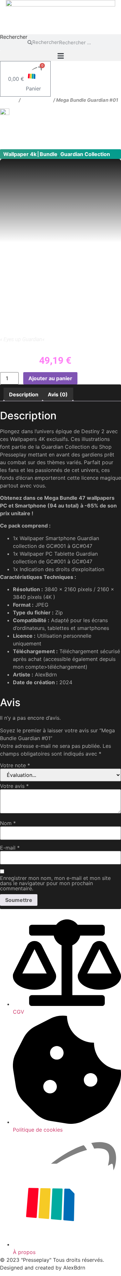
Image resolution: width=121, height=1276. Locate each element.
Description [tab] (23, 394)
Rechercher (13, 37)
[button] (60, 55)
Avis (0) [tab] (58, 394)
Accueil (9, 100)
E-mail (10, 847)
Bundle (48, 154)
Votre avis (14, 786)
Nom (8, 823)
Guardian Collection (85, 154)
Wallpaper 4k (37, 100)
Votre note (15, 765)
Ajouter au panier (50, 378)
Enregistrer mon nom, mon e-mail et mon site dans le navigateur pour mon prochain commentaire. (55, 883)
